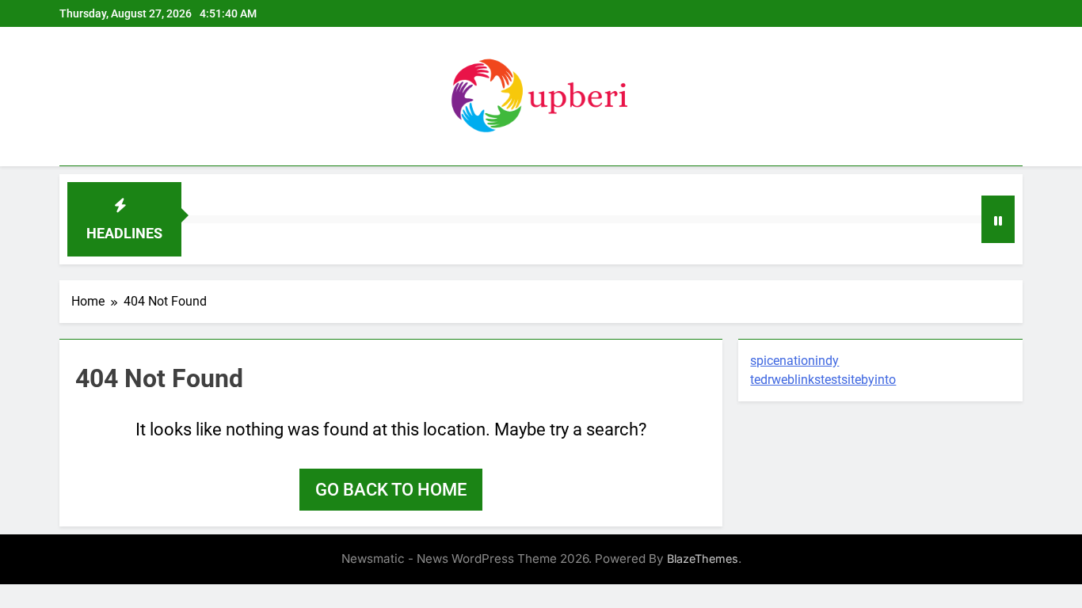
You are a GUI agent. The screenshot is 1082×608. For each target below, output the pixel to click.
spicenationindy (794, 360)
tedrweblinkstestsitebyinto (823, 379)
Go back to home (391, 490)
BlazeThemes (702, 558)
